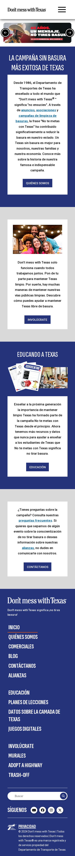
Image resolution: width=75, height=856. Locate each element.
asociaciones (46, 110)
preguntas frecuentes (35, 520)
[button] (62, 9)
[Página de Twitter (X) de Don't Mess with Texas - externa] (60, 810)
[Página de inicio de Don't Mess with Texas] (27, 10)
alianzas (28, 548)
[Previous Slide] (5, 33)
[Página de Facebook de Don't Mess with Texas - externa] (42, 810)
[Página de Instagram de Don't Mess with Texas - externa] (51, 810)
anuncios (28, 110)
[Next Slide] (70, 33)
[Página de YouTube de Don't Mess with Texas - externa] (34, 810)
